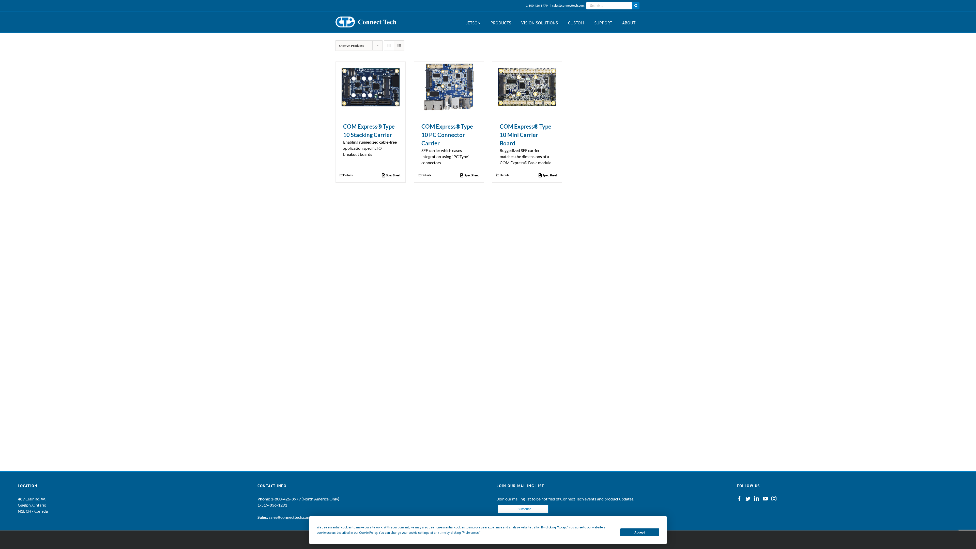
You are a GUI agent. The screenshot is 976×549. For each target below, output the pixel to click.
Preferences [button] (471, 533)
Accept (639, 532)
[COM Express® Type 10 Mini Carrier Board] (527, 87)
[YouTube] (765, 498)
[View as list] (399, 46)
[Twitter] (748, 498)
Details (348, 175)
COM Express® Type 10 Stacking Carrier (369, 130)
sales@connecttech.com (568, 5)
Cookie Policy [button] (368, 533)
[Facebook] (739, 498)
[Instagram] (773, 498)
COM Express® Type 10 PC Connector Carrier (447, 135)
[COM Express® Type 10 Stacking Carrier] (370, 87)
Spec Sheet (393, 175)
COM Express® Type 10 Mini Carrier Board (525, 135)
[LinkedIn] (756, 498)
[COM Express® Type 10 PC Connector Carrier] (449, 87)
